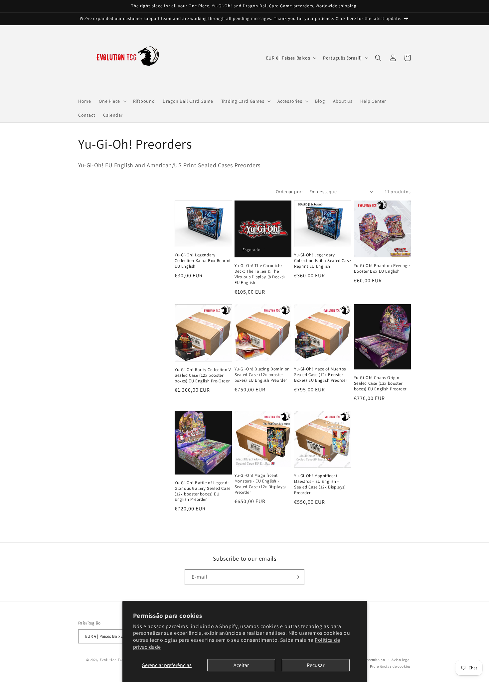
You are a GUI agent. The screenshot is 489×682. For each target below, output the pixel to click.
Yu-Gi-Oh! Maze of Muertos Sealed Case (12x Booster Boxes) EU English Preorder (320, 374)
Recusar (315, 665)
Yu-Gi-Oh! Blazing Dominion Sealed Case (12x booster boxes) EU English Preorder (262, 374)
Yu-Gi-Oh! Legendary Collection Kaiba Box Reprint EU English (203, 260)
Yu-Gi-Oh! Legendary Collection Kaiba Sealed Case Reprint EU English (322, 260)
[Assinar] (296, 577)
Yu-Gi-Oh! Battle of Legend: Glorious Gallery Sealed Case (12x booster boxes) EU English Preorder (203, 491)
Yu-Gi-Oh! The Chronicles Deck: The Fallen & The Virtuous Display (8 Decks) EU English (260, 274)
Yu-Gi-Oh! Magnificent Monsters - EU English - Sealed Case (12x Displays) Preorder (260, 484)
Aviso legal (401, 659)
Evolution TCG (112, 659)
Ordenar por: (289, 192)
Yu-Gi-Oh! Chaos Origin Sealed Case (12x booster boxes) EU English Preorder (380, 383)
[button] (112, 101)
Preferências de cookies (390, 666)
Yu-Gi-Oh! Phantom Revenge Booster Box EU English (382, 268)
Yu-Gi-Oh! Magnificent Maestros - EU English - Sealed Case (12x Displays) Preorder (320, 484)
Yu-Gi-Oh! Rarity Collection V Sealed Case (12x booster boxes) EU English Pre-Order (203, 375)
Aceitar (241, 665)
